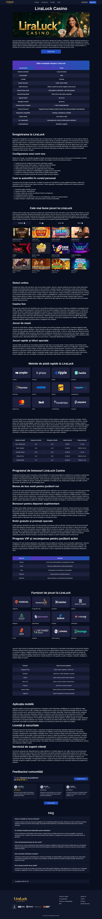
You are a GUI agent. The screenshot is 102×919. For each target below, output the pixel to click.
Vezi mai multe (51, 803)
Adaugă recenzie (81, 778)
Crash (59, 223)
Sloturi (79, 223)
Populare (20, 223)
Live (40, 223)
